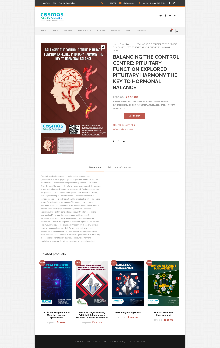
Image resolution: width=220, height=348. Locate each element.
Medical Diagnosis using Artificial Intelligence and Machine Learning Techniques (92, 315)
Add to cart (134, 116)
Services (68, 31)
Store (129, 31)
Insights (101, 31)
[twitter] (174, 3)
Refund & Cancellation (67, 3)
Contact (141, 31)
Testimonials (84, 31)
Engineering (131, 44)
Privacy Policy (45, 3)
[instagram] (178, 3)
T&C (54, 3)
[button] (103, 47)
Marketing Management (128, 312)
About (55, 31)
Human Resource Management (163, 313)
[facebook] (169, 3)
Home (43, 31)
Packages (115, 31)
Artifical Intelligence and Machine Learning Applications (56, 315)
